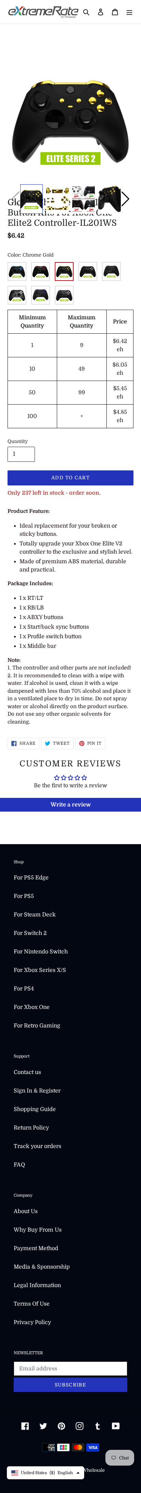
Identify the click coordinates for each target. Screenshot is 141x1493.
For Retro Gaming (37, 1026)
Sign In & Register (37, 1091)
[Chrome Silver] (87, 271)
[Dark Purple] (40, 295)
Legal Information (37, 1285)
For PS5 (24, 896)
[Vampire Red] (40, 271)
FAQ (19, 1165)
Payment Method (36, 1248)
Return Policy (31, 1128)
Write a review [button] (71, 805)
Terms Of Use (32, 1304)
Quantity (18, 441)
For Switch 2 (30, 933)
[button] (125, 199)
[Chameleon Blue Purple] (17, 271)
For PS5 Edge (31, 878)
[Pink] (64, 295)
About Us (26, 1211)
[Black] (111, 271)
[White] (17, 295)
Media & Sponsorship (42, 1267)
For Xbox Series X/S (40, 970)
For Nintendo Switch (41, 952)
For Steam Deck (35, 915)
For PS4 (24, 989)
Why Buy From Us (38, 1230)
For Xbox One (32, 1007)
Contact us (27, 1072)
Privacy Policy (32, 1322)
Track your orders (37, 1146)
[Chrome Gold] (64, 271)
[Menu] (129, 12)
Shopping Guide (35, 1109)
